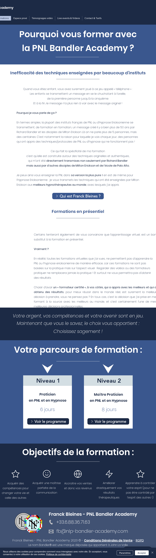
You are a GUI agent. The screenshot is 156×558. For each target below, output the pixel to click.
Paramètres (125, 552)
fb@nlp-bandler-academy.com (92, 531)
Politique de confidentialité (58, 554)
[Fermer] (152, 553)
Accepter (142, 552)
